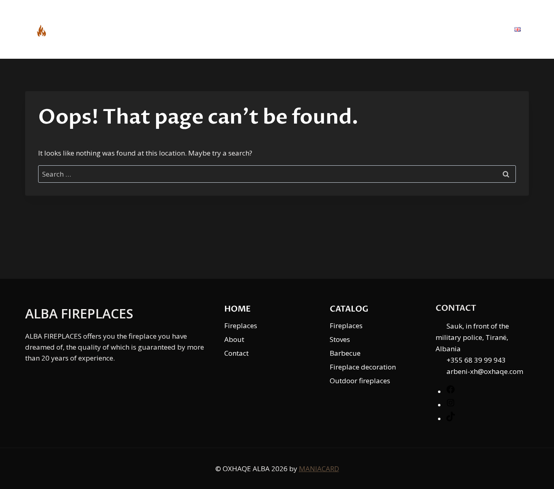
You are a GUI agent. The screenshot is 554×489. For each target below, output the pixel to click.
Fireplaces (240, 325)
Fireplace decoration (363, 367)
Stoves (340, 339)
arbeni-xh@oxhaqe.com (485, 371)
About (434, 29)
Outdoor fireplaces (360, 380)
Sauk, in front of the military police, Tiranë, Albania (472, 337)
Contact (480, 29)
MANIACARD (319, 468)
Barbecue (345, 353)
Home (336, 29)
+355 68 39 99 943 (476, 360)
